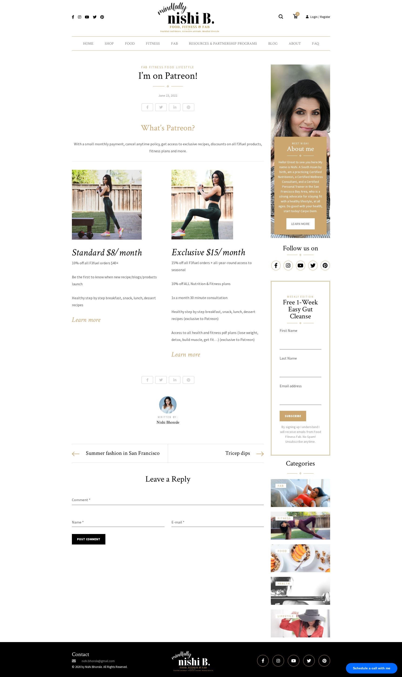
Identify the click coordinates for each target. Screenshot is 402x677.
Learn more (86, 319)
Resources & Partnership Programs (223, 43)
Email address (291, 386)
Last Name (288, 358)
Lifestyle (185, 67)
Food (130, 43)
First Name (288, 330)
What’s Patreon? (168, 127)
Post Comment (88, 539)
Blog (273, 43)
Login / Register (320, 17)
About (295, 43)
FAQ (315, 43)
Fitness (153, 43)
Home (88, 43)
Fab (174, 43)
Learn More (300, 224)
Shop (109, 43)
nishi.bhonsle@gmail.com (98, 661)
